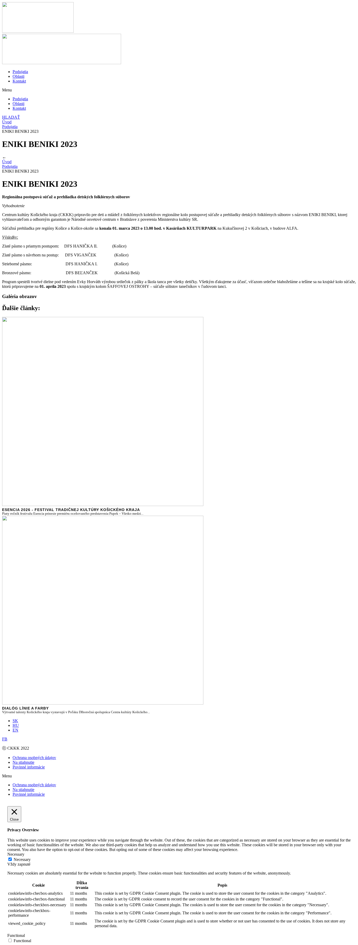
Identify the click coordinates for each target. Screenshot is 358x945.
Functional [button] (16, 935)
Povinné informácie (29, 767)
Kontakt (19, 81)
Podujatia (20, 71)
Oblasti (18, 76)
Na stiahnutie (23, 762)
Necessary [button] (15, 854)
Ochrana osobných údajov (34, 757)
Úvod (7, 122)
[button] (179, 90)
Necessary (22, 859)
